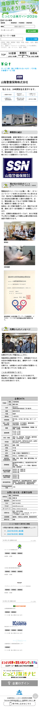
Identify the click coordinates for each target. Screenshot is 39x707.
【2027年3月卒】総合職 (14, 531)
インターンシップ (6, 30)
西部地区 (29, 23)
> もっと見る (33, 540)
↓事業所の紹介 (8, 94)
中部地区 (22, 23)
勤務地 (3, 23)
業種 (2, 26)
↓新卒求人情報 (32, 99)
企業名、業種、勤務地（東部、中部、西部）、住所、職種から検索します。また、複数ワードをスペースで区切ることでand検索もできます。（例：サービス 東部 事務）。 (19, 44)
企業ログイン (20, 683)
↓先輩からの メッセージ (31, 94)
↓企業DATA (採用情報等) (8, 99)
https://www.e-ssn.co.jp (20, 509)
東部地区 (14, 23)
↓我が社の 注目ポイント (20, 94)
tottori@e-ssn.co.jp (18, 506)
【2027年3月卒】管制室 (14, 534)
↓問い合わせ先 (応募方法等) (20, 99)
